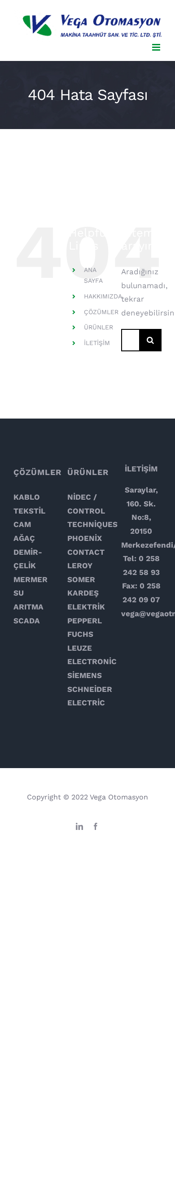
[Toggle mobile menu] (157, 47)
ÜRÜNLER (98, 327)
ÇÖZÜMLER (101, 311)
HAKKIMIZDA (103, 296)
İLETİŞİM (97, 342)
